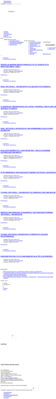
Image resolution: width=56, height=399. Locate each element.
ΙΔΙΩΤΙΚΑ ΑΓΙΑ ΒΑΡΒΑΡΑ (16, 71)
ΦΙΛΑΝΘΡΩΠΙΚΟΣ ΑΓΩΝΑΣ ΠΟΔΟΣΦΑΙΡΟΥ (15, 275)
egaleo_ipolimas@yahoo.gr (11, 377)
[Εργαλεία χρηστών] (1, 55)
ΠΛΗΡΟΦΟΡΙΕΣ (8, 392)
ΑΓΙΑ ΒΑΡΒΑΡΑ (8, 34)
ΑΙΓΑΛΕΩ (6, 33)
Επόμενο (6, 288)
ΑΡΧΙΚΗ (6, 31)
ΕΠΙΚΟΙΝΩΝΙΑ (7, 2)
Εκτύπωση (6, 57)
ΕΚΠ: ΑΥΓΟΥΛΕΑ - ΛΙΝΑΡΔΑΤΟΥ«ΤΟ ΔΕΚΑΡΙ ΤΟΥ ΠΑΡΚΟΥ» (26, 87)
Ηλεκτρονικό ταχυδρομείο (10, 59)
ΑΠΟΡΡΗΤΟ (7, 393)
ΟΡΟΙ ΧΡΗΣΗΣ (7, 396)
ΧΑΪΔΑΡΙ (6, 35)
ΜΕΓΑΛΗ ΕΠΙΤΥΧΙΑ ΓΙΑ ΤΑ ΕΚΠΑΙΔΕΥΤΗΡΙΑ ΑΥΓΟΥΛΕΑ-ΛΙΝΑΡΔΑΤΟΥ (23, 271)
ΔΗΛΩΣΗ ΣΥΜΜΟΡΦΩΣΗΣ (11, 395)
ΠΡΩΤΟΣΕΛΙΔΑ (47, 54)
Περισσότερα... (4, 74)
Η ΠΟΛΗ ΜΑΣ (7, 1)
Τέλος (5, 289)
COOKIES (6, 397)
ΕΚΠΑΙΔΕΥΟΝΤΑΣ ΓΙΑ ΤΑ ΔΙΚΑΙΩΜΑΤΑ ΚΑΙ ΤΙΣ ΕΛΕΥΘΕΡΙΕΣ (27, 256)
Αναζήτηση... (4, 4)
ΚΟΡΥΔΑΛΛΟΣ (7, 37)
